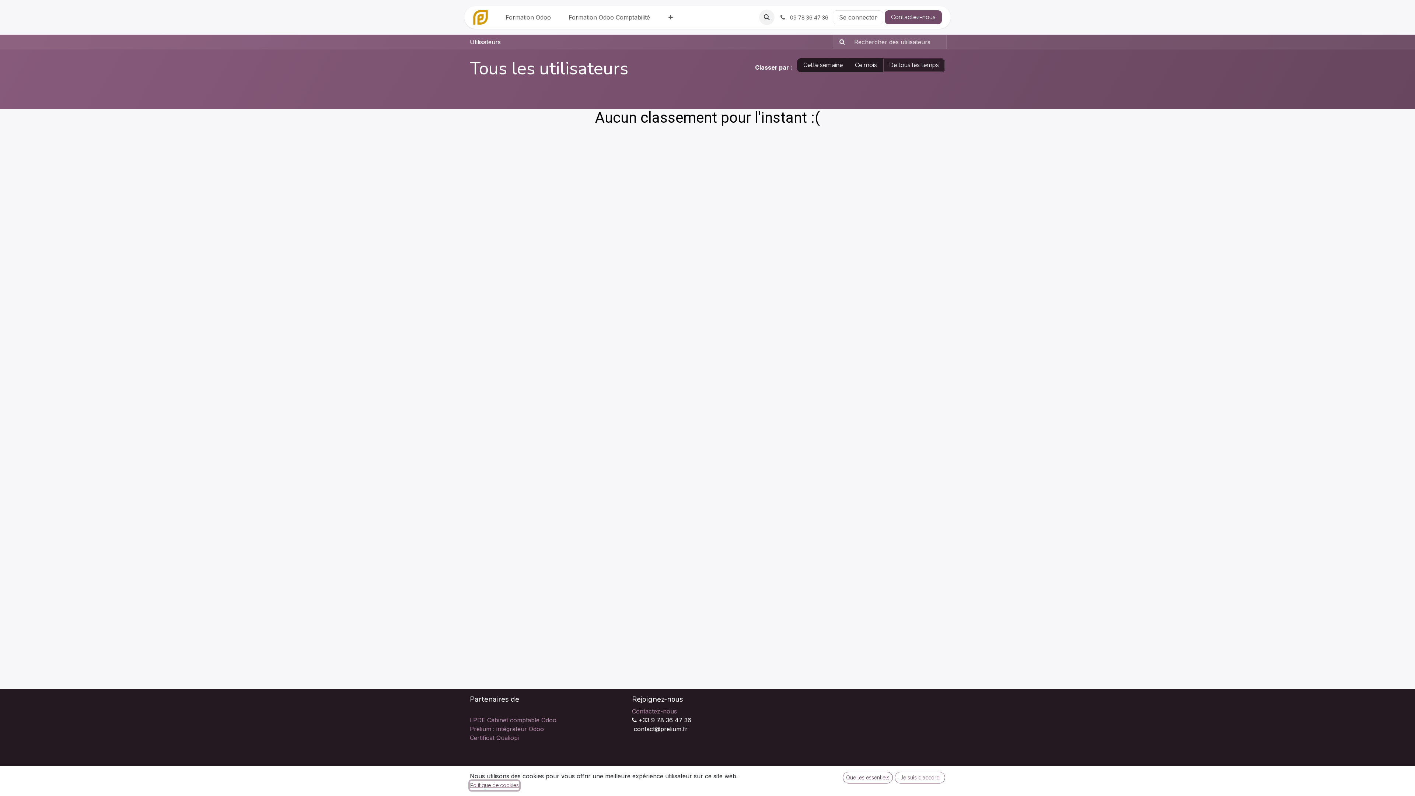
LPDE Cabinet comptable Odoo (513, 720)
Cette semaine (823, 65)
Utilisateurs (485, 42)
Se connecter (858, 17)
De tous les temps (914, 65)
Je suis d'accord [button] (920, 778)
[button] (767, 17)
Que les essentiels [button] (868, 778)
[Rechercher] (840, 42)
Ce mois (866, 65)
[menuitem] (528, 17)
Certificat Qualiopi (494, 737)
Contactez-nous (913, 17)
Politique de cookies (494, 785)
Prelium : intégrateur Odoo (507, 729)
